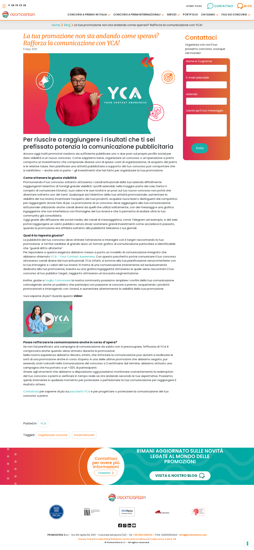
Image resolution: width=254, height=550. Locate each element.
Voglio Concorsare (58, 280)
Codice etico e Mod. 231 (163, 539)
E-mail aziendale (197, 77)
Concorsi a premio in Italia (87, 14)
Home (56, 25)
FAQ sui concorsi (234, 14)
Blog (67, 25)
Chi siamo (208, 14)
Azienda (191, 94)
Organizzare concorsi (52, 435)
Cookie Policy (102, 539)
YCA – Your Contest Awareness (73, 256)
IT (9, 5)
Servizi (171, 14)
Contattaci (31, 391)
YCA (43, 423)
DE (24, 5)
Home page (194, 6)
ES (20, 5)
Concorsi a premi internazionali (136, 14)
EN (12, 5)
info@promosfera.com (193, 534)
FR (16, 5)
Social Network (84, 435)
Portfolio (190, 14)
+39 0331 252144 (142, 534)
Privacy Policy (85, 539)
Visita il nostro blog (176, 475)
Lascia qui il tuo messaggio (204, 110)
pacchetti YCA (80, 391)
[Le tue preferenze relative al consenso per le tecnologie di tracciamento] (247, 543)
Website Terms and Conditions (130, 539)
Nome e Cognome (199, 61)
